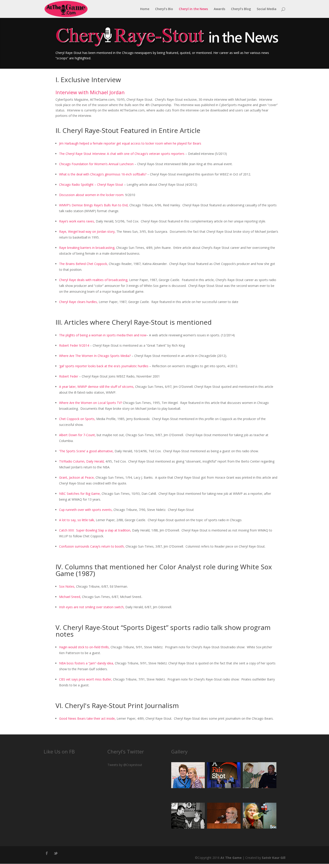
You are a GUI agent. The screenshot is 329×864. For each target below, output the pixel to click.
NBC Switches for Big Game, (80, 493)
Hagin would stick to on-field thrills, (84, 647)
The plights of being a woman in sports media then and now (102, 335)
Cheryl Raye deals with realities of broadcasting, (93, 280)
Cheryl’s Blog (241, 9)
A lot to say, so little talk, (77, 520)
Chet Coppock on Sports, (77, 419)
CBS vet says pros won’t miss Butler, (85, 679)
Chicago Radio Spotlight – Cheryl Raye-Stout (91, 184)
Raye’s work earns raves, (77, 221)
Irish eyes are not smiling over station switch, (91, 607)
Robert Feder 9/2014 (74, 345)
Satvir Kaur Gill (273, 857)
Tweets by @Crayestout (124, 765)
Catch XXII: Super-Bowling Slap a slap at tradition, (95, 530)
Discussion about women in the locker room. (91, 195)
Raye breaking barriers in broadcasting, (87, 247)
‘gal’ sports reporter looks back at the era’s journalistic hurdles (103, 366)
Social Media (266, 9)
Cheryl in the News (193, 9)
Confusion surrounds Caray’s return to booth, (92, 546)
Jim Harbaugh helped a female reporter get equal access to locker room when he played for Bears (130, 143)
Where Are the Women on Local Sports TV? (90, 403)
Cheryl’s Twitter (125, 751)
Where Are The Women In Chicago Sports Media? (95, 356)
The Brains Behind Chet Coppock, (83, 264)
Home (144, 9)
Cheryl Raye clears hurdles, (78, 302)
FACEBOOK (47, 852)
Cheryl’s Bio (164, 9)
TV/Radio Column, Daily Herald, (82, 461)
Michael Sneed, (70, 597)
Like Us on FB (59, 751)
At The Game (231, 857)
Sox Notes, (67, 586)
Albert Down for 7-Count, (77, 435)
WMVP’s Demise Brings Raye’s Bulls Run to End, (93, 205)
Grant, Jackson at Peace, (77, 477)
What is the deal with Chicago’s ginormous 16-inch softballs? (102, 174)
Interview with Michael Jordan (90, 92)
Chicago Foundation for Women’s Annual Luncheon (96, 164)
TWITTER (56, 852)
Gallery (179, 751)
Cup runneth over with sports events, (86, 510)
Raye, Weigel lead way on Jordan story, (87, 231)
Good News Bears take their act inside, (87, 718)
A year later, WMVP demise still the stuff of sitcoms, (96, 386)
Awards (219, 9)
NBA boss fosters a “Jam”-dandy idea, (86, 663)
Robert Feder (68, 376)
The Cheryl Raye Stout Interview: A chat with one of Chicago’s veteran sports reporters (121, 153)
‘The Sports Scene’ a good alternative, (86, 451)
